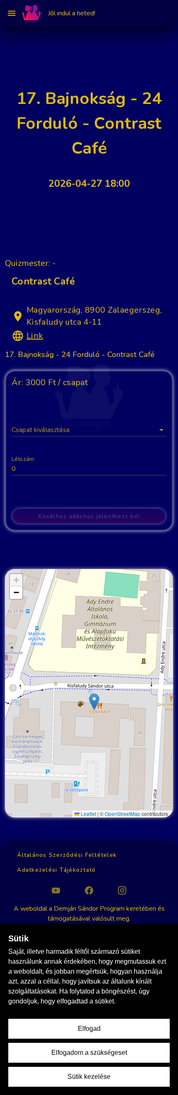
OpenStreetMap (122, 813)
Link (34, 335)
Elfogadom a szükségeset (89, 1052)
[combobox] (89, 427)
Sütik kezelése (89, 1076)
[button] (161, 430)
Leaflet (87, 813)
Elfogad (89, 1028)
